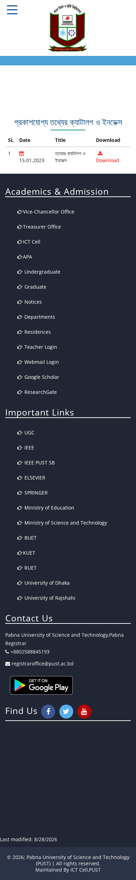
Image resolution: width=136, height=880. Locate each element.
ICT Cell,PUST (85, 869)
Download (107, 160)
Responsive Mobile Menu (12, 9)
